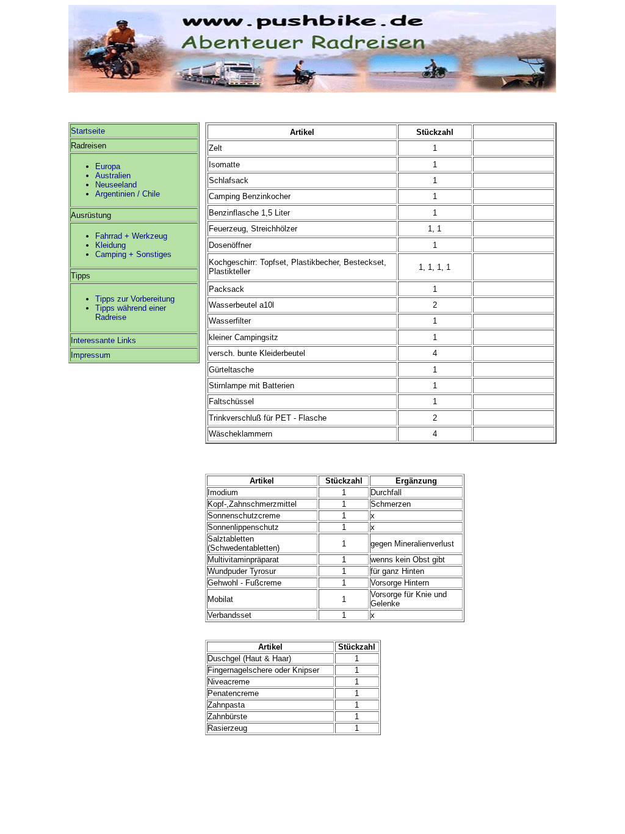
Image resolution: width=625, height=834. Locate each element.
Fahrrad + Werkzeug (131, 236)
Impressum (90, 355)
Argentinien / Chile (127, 193)
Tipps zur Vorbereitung (135, 298)
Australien (113, 175)
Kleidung (110, 245)
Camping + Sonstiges (133, 254)
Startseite (88, 131)
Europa (107, 166)
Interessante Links (103, 340)
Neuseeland (116, 184)
